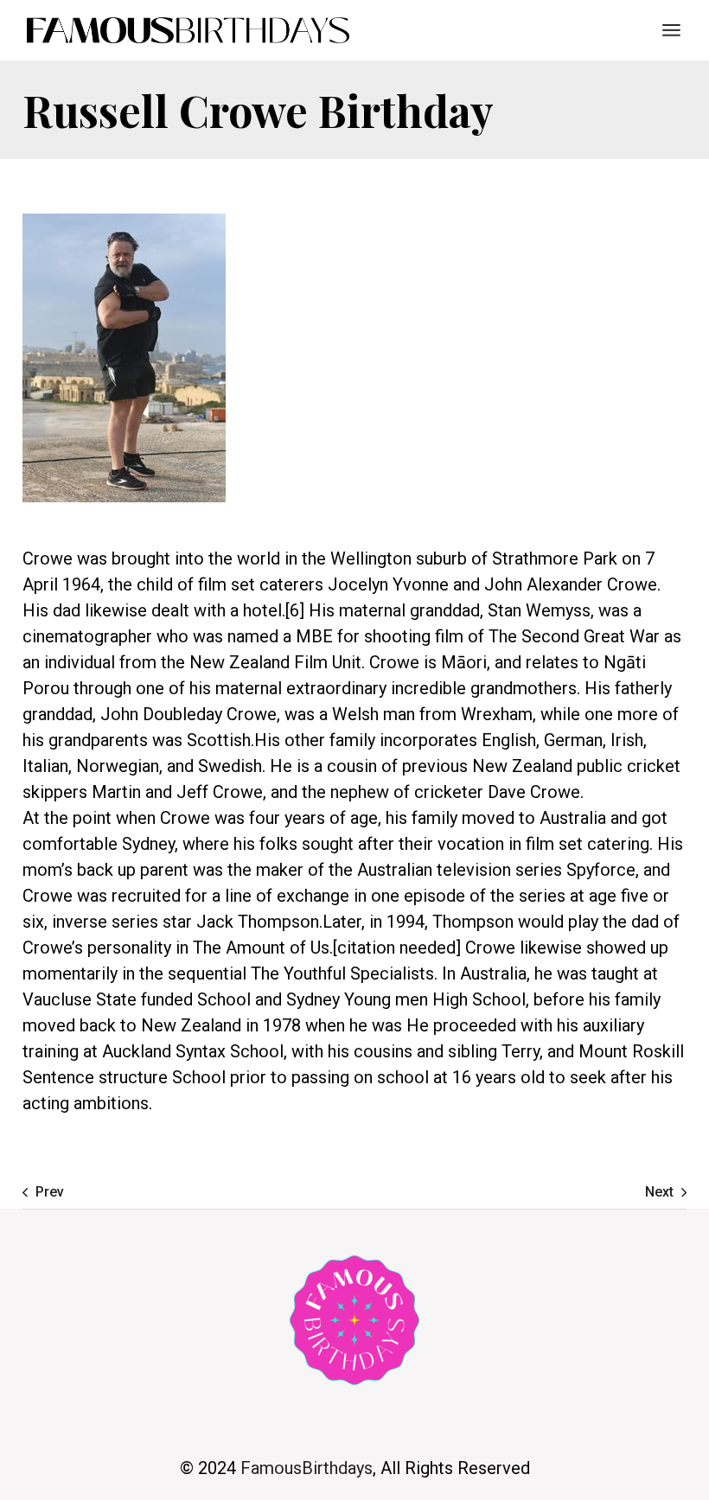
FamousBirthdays (306, 1468)
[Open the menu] (671, 30)
